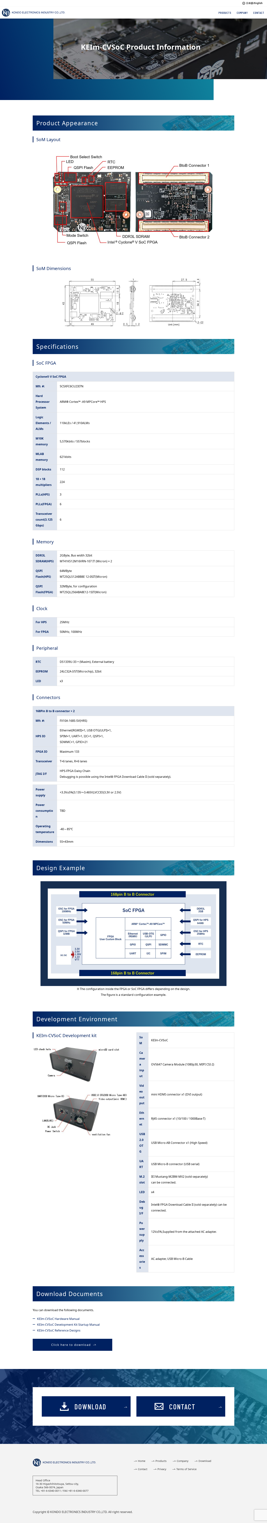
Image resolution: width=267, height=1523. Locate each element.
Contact (142, 1469)
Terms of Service (186, 1469)
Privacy (161, 1469)
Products (161, 1461)
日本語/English (254, 3)
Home (141, 1461)
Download (205, 1461)
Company (182, 1461)
